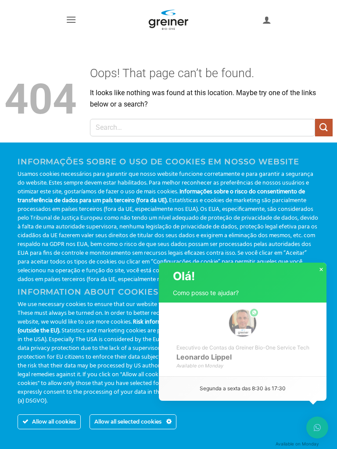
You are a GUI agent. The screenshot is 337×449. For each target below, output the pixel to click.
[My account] (266, 19)
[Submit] (324, 127)
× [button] (321, 270)
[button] (71, 19)
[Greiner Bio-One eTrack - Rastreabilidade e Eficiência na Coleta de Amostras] (168, 19)
